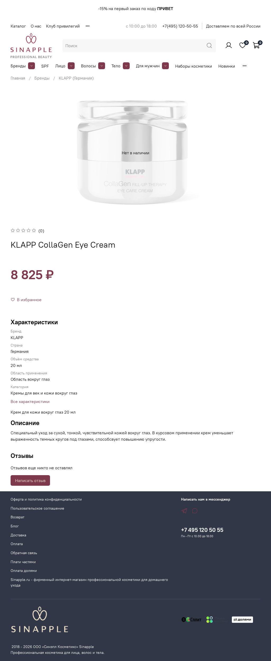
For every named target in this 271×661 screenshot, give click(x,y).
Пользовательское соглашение (37, 508)
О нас (36, 26)
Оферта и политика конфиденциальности (46, 499)
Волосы (88, 65)
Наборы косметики (193, 66)
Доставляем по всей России (233, 26)
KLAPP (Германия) (76, 78)
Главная (18, 78)
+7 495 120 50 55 (202, 529)
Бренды (18, 65)
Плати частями (23, 561)
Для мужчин (148, 65)
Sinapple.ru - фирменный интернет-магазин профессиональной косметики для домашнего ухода (89, 582)
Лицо (60, 65)
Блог (15, 526)
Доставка (18, 535)
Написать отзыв (30, 480)
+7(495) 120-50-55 (180, 26)
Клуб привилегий (63, 26)
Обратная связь (24, 552)
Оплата (17, 543)
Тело (115, 65)
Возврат (17, 517)
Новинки (226, 66)
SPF (45, 66)
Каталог (18, 26)
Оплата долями (24, 570)
